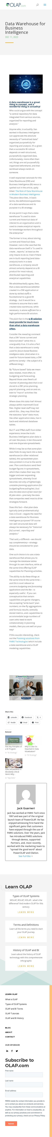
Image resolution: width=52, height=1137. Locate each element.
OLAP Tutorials (12, 1013)
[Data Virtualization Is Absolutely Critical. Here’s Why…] (13, 763)
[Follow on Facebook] (12, 1051)
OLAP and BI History (14, 1018)
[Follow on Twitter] (17, 1051)
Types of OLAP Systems (16, 1004)
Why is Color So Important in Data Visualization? (32, 749)
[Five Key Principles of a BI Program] (13, 740)
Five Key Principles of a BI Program (13, 747)
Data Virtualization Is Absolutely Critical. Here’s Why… (13, 771)
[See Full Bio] (32, 856)
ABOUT (8, 1032)
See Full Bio (25, 856)
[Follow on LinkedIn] (7, 1051)
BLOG (8, 1028)
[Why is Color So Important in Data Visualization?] (33, 740)
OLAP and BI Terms (14, 1008)
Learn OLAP (11, 994)
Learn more (26, 912)
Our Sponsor (12, 1045)
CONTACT (10, 1037)
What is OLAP (11, 999)
